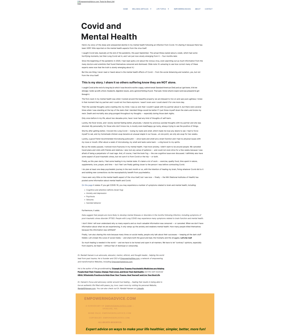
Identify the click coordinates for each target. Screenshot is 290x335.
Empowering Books (182, 9)
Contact (209, 9)
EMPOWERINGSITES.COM (118, 306)
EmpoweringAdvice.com (122, 262)
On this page (87, 185)
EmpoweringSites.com (130, 258)
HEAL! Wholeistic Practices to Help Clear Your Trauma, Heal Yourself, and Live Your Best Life (119, 275)
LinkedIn (140, 288)
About (198, 9)
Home (125, 9)
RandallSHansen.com (87, 288)
